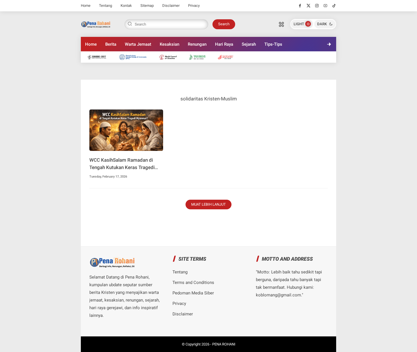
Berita (110, 44)
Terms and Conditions (193, 282)
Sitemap (147, 5)
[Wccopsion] (171, 57)
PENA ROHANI (223, 344)
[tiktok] (334, 5)
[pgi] (135, 57)
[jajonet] (228, 57)
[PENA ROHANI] (95, 23)
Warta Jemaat (138, 44)
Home (85, 5)
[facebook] (300, 5)
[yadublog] (200, 57)
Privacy (194, 5)
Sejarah (249, 44)
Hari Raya (224, 44)
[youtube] (325, 5)
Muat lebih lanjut (208, 204)
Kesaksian (169, 44)
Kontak (126, 5)
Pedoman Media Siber (193, 293)
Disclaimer (171, 5)
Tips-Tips (273, 44)
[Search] (281, 24)
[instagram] (317, 5)
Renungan (197, 44)
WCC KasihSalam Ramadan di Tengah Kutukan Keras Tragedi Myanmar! (122, 164)
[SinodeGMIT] (100, 57)
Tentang (105, 5)
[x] (308, 5)
